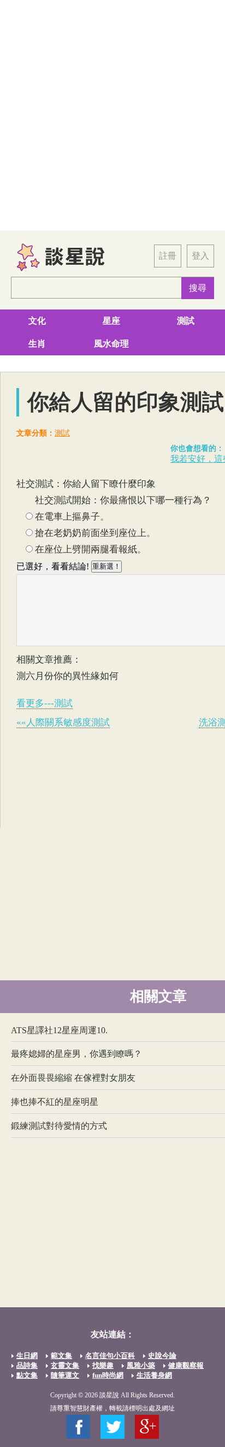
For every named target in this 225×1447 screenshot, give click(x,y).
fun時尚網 (107, 1375)
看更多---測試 (44, 703)
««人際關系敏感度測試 (63, 722)
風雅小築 (141, 1365)
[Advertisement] (112, 115)
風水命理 (111, 343)
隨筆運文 (65, 1375)
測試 (185, 320)
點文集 (27, 1375)
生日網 (27, 1355)
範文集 (61, 1355)
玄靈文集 (65, 1365)
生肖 (37, 343)
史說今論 (162, 1355)
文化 (37, 320)
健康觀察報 (186, 1365)
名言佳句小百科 (110, 1355)
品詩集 (27, 1365)
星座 (111, 320)
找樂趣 (103, 1365)
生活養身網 (154, 1375)
